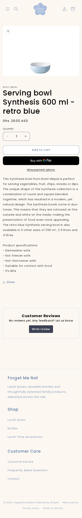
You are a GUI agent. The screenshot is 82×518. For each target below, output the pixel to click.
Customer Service (21, 462)
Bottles (13, 428)
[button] (7, 9)
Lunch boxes (17, 420)
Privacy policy (31, 508)
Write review (41, 329)
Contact (14, 479)
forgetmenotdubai (24, 502)
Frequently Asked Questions (28, 470)
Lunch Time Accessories (25, 437)
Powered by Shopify (47, 502)
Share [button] (11, 282)
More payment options (41, 169)
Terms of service (53, 508)
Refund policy (70, 502)
